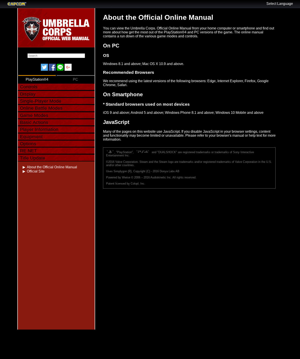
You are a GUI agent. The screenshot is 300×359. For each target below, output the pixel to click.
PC (75, 79)
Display (28, 93)
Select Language (279, 3)
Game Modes (34, 115)
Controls (29, 86)
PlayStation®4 (37, 79)
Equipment (31, 136)
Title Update (32, 157)
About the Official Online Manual (52, 167)
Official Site (36, 171)
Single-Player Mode (40, 100)
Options (28, 143)
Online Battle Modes (41, 108)
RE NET (28, 150)
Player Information (39, 129)
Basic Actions (34, 122)
